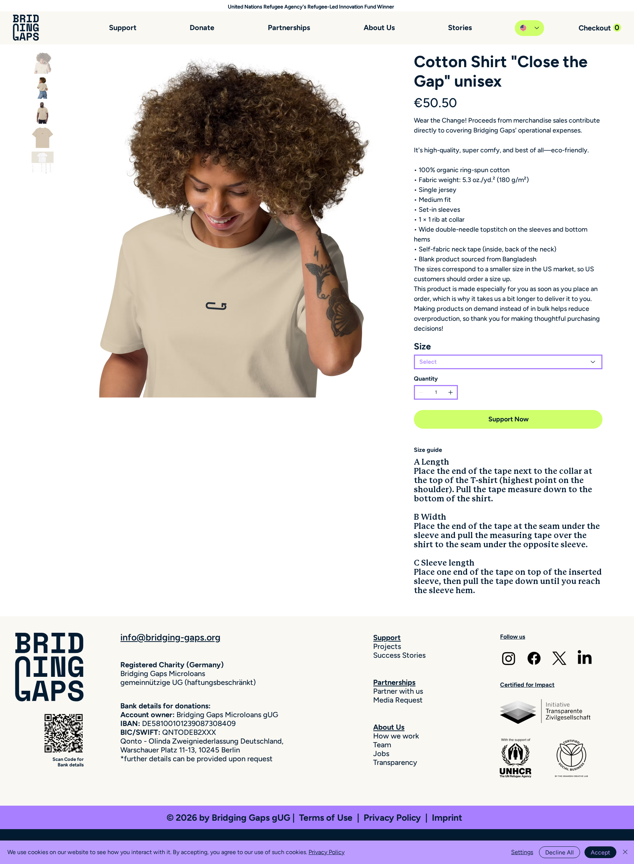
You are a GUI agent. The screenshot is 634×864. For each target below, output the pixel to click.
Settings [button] (522, 852)
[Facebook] (534, 658)
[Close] (625, 852)
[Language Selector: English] (529, 28)
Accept (600, 852)
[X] (559, 658)
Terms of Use (326, 817)
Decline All (559, 852)
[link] (600, 27)
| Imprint (443, 817)
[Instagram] (508, 658)
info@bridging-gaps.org (170, 637)
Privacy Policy (394, 817)
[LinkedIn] (584, 658)
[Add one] (450, 392)
